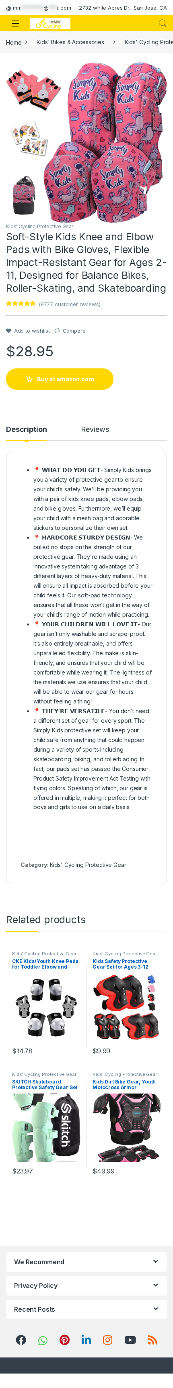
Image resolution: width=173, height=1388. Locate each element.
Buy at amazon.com (65, 379)
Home (13, 42)
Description (26, 429)
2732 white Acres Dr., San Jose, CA (123, 7)
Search (162, 23)
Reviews (95, 429)
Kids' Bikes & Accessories (70, 42)
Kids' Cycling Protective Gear (39, 226)
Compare (74, 330)
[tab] (26, 433)
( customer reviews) (70, 304)
